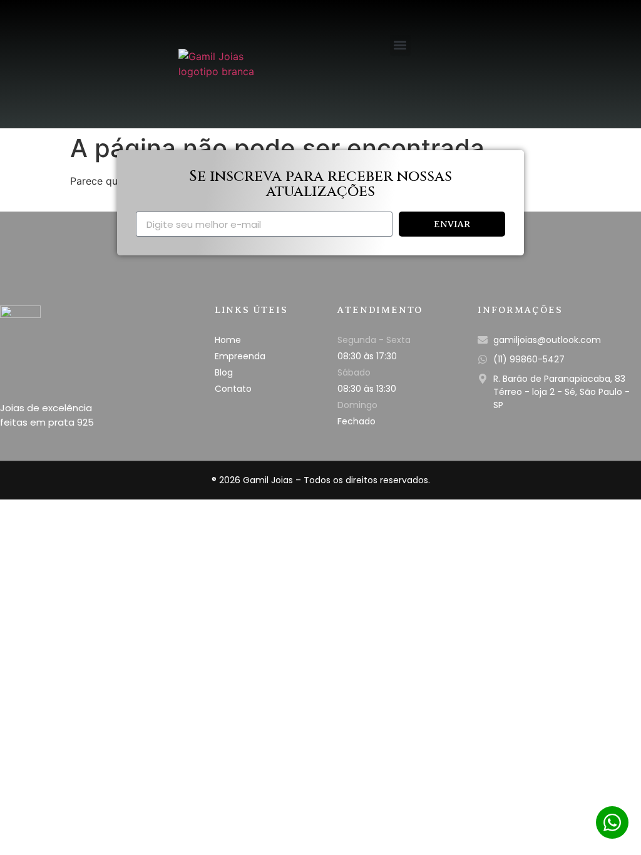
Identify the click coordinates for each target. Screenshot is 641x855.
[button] (400, 45)
